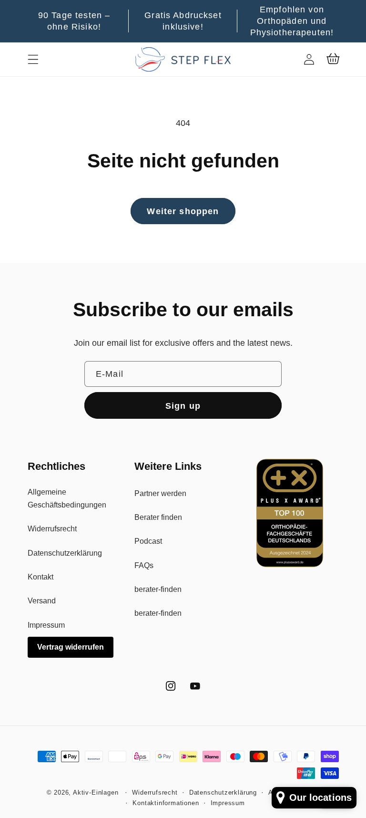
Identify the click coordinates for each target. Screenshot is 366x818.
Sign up (183, 406)
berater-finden (158, 589)
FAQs (143, 565)
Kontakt (40, 576)
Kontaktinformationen (165, 803)
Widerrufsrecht (52, 528)
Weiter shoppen (183, 211)
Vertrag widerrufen (70, 646)
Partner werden (160, 493)
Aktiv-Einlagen (95, 792)
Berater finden (158, 517)
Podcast (148, 541)
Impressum (46, 625)
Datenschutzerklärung (65, 553)
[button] (33, 59)
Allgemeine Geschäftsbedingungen (67, 498)
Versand (42, 600)
